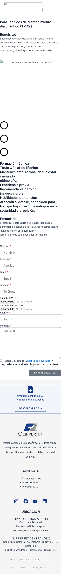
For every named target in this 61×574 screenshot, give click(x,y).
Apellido (4, 259)
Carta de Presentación (12, 305)
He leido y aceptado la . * (28, 360)
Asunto (4, 312)
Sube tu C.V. (7, 298)
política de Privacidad (38, 360)
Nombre (4, 246)
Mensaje (5, 325)
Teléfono (5, 285)
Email (3, 272)
